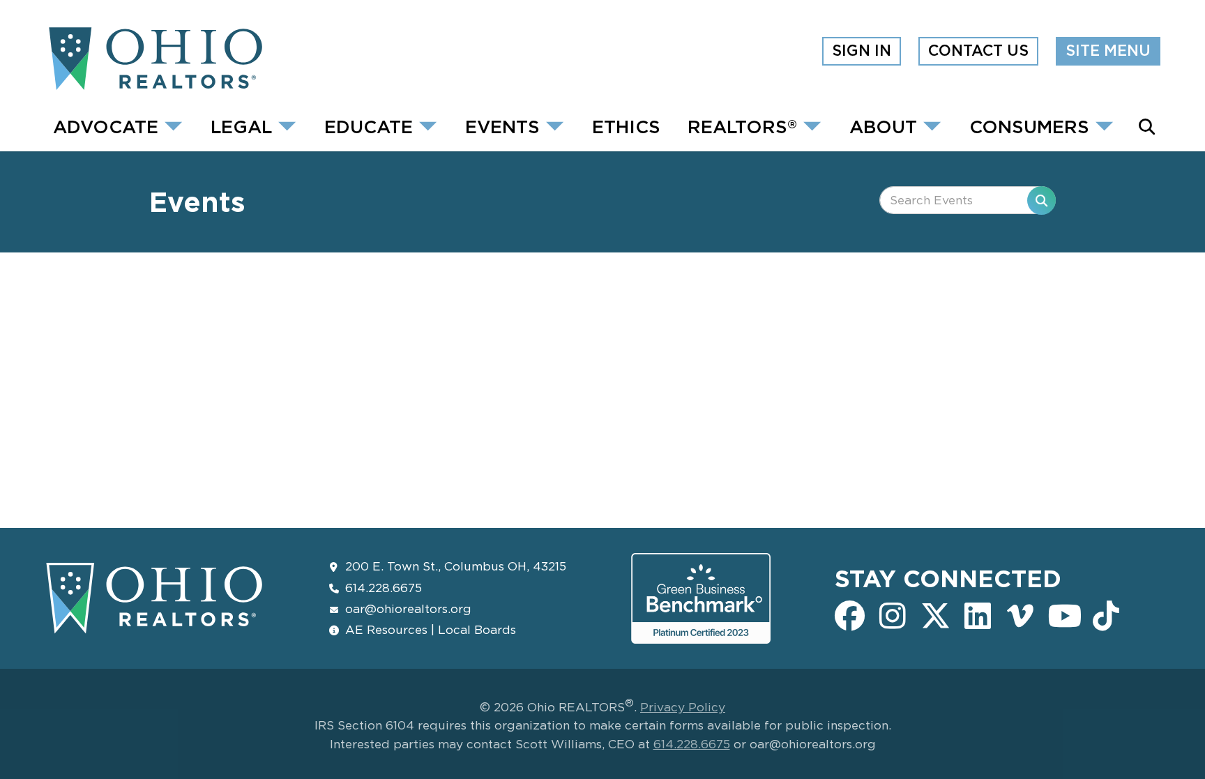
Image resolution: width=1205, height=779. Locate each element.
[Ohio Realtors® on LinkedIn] (978, 614)
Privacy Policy (682, 706)
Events (502, 126)
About (883, 126)
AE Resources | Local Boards (430, 629)
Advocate (105, 126)
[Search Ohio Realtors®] (1146, 126)
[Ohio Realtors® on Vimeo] (1021, 614)
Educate (368, 126)
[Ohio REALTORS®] (154, 85)
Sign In (861, 50)
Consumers (1029, 126)
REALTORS (742, 126)
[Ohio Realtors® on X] (935, 614)
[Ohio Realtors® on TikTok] (1106, 614)
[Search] (1041, 200)
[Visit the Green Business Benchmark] (701, 633)
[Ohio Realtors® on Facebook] (850, 614)
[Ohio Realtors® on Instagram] (892, 614)
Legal (241, 126)
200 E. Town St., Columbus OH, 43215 (455, 566)
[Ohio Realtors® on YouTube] (1063, 614)
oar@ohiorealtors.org (408, 608)
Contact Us (978, 50)
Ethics (626, 126)
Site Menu (1108, 50)
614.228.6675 (383, 587)
